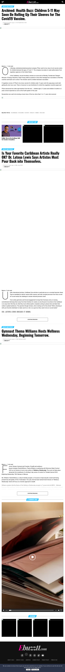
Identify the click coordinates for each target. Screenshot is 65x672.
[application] (32, 557)
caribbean (14, 112)
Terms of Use (54, 660)
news (37, 112)
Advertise (28, 660)
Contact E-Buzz (20, 660)
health (32, 112)
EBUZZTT (7, 24)
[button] (32, 557)
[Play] (4, 610)
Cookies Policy (36, 660)
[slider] (31, 610)
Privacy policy (35, 669)
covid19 (27, 112)
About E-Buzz (11, 660)
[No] (63, 668)
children (21, 112)
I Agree (28, 669)
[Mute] (59, 610)
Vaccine (42, 112)
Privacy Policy (45, 660)
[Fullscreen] (61, 610)
